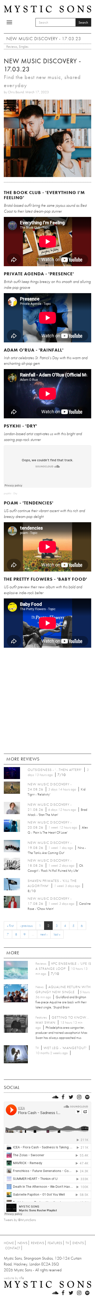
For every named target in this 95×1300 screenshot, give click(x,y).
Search (83, 22)
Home (9, 1243)
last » (57, 934)
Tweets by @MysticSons (20, 1219)
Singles (23, 46)
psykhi (7, 493)
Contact (12, 1248)
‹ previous (26, 925)
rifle (21, 1278)
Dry (15, 493)
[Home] (47, 8)
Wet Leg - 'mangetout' (65, 1047)
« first (10, 925)
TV (67, 1243)
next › (43, 934)
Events (78, 1243)
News (22, 1243)
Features (55, 1243)
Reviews (11, 46)
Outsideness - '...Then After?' (55, 769)
